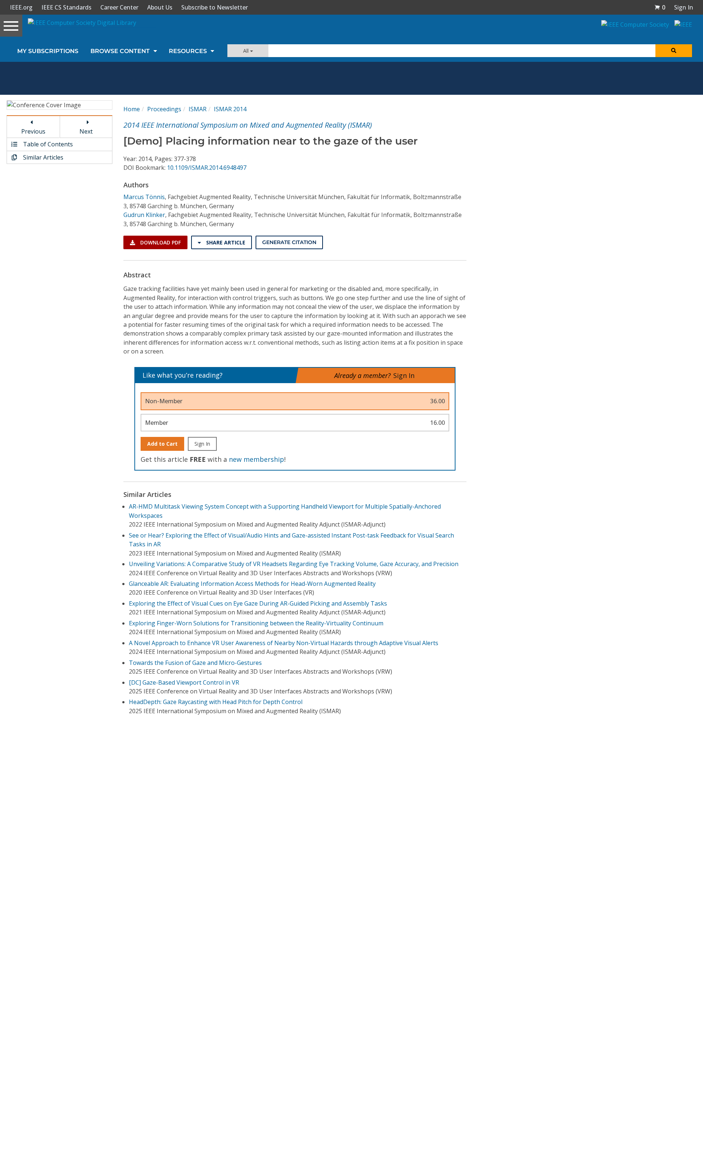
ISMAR (198, 109)
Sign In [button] (683, 7)
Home (131, 109)
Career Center (119, 7)
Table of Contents (47, 144)
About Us (159, 7)
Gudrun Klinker (144, 215)
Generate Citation (289, 242)
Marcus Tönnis (144, 197)
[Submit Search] (673, 50)
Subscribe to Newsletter (214, 7)
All (246, 50)
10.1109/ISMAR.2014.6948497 (206, 168)
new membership (256, 459)
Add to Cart (162, 443)
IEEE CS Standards (66, 7)
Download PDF (160, 242)
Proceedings (164, 109)
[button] (660, 7)
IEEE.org (21, 7)
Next (86, 131)
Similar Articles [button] (42, 157)
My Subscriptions (47, 51)
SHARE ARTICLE (225, 242)
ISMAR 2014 (230, 109)
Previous (33, 131)
